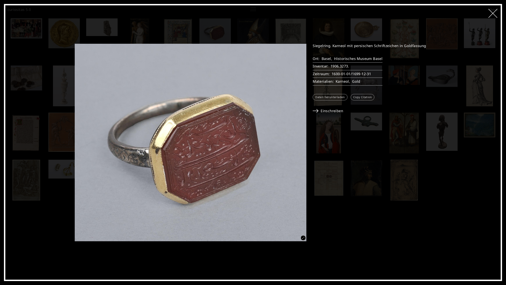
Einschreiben (332, 110)
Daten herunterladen (330, 97)
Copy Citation (362, 97)
